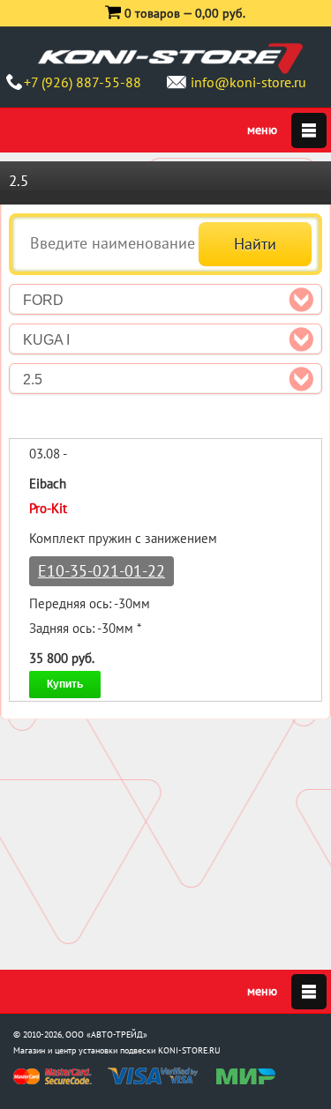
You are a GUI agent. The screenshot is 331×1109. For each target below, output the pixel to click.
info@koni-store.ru (248, 82)
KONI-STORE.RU (189, 1050)
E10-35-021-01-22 (101, 571)
